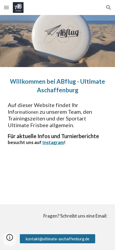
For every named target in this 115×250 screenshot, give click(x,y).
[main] (58, 85)
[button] (6, 7)
